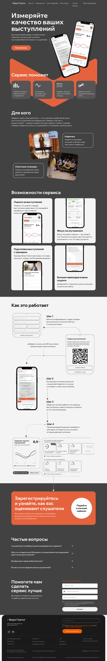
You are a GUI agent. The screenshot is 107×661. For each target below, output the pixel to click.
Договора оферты (87, 601)
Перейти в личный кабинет (81, 508)
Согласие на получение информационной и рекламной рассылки (82, 657)
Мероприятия (63, 644)
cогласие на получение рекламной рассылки (80, 625)
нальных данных (83, 603)
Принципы (62, 641)
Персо (78, 603)
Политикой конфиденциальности (71, 604)
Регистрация (64, 3)
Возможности (40, 3)
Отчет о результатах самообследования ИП (43, 651)
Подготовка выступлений (13, 638)
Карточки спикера (87, 638)
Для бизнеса (35, 638)
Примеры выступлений (38, 644)
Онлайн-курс (10, 641)
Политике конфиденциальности (73, 626)
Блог (60, 638)
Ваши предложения (89, 3)
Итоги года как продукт (38, 641)
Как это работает (52, 3)
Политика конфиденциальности (15, 657)
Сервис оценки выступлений (90, 641)
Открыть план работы (71, 581)
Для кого (31, 3)
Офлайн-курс (10, 644)
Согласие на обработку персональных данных (44, 657)
